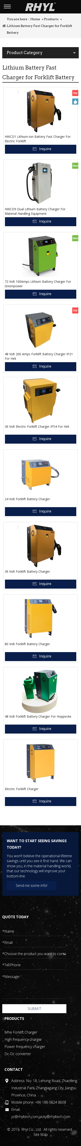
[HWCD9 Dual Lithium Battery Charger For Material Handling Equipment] (40, 183)
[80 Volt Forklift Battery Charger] (40, 618)
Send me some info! (31, 885)
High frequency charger (23, 1039)
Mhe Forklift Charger (20, 1032)
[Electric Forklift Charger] (40, 763)
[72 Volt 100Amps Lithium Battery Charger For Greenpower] (40, 255)
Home (35, 19)
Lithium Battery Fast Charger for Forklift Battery (39, 29)
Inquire (45, 148)
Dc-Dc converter (17, 1053)
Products (51, 19)
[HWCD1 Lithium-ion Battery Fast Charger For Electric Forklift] (40, 110)
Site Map (41, 1134)
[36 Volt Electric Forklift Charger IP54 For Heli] (40, 400)
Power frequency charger (24, 1046)
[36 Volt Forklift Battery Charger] (40, 545)
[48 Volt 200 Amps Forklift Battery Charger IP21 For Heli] (40, 328)
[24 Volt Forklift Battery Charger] (40, 473)
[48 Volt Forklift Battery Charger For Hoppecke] (40, 690)
